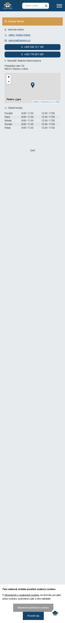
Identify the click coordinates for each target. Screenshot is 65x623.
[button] (32, 84)
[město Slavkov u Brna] (7, 5)
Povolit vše (33, 615)
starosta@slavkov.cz (19, 40)
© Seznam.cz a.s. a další (50, 101)
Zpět (32, 150)
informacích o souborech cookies (21, 595)
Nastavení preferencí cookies (33, 607)
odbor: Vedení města (19, 35)
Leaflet (35, 101)
